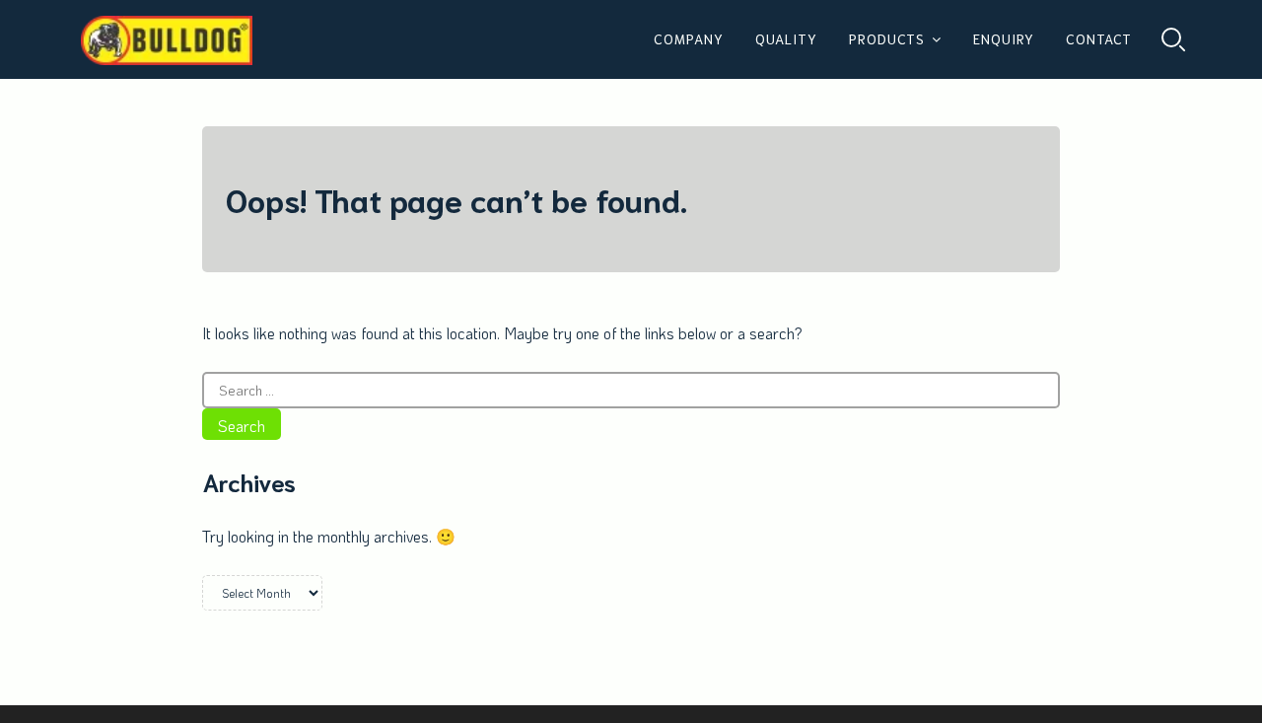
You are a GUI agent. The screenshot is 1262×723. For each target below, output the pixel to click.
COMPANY (689, 38)
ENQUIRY (1003, 38)
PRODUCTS (887, 38)
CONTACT (1099, 38)
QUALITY (786, 38)
